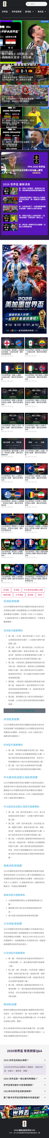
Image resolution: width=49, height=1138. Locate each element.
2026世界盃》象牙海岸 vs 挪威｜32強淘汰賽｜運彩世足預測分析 (36, 377)
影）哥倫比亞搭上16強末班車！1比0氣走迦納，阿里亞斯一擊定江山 (32, 216)
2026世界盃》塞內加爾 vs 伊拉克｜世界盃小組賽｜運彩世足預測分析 (12, 453)
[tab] (6, 589)
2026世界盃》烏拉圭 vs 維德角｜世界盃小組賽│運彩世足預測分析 (12, 503)
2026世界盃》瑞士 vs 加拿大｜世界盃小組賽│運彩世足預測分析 (12, 478)
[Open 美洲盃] (45, 11)
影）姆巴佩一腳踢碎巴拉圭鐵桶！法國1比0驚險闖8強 (32, 225)
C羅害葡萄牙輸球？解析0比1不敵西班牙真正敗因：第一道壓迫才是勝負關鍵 (32, 199)
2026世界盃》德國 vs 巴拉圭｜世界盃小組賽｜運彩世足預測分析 (36, 402)
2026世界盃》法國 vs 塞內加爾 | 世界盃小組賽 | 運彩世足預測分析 (36, 553)
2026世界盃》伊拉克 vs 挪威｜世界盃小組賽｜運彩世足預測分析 (12, 553)
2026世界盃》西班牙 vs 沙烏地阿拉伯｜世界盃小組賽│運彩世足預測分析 (12, 528)
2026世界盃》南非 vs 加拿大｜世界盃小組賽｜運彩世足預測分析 (36, 427)
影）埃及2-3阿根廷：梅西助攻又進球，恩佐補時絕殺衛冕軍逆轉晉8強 (32, 189)
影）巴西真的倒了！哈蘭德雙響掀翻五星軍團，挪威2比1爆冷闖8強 (32, 207)
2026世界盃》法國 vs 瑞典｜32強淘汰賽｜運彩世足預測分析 (12, 377)
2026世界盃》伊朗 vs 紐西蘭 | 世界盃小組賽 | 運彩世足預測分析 (12, 578)
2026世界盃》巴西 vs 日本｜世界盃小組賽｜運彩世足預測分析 (12, 427)
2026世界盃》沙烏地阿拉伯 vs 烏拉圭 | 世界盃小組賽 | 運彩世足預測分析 (36, 578)
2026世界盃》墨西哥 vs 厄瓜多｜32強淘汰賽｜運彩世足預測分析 (36, 352)
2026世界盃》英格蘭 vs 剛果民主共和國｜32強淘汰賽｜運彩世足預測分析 (12, 352)
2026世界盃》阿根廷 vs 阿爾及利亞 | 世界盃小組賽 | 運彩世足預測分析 (36, 528)
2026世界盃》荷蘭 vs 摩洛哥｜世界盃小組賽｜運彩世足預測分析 (12, 402)
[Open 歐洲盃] (33, 11)
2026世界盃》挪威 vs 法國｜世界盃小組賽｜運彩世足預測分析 (36, 453)
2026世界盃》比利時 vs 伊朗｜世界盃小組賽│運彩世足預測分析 (36, 503)
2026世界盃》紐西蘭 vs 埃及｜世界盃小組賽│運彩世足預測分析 (36, 478)
